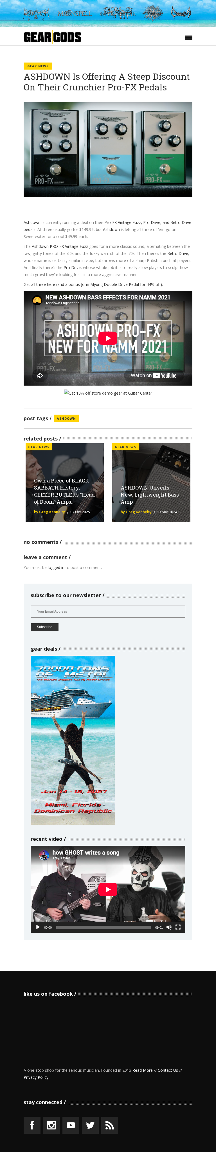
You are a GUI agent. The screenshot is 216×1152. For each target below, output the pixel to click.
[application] (108, 889)
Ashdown (32, 222)
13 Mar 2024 (167, 511)
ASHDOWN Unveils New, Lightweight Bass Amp (150, 494)
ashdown (66, 418)
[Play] (38, 927)
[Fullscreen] (178, 927)
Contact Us (168, 1070)
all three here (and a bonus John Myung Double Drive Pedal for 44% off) (96, 284)
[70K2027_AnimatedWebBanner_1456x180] (108, 25)
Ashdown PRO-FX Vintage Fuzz (60, 246)
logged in (56, 567)
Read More (142, 1070)
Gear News (38, 66)
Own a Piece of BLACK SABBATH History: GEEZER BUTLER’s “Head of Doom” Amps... (64, 491)
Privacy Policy (36, 1077)
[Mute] (169, 927)
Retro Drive (177, 253)
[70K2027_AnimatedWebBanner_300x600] (73, 823)
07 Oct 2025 (80, 511)
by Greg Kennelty (49, 511)
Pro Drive (72, 267)
